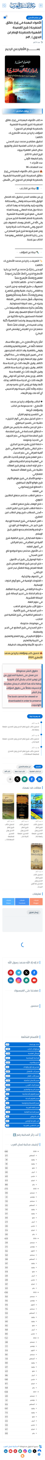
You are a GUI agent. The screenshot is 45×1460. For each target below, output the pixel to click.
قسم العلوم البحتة (22, 1098)
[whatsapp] (26, 980)
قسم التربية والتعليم (22, 1089)
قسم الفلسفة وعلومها (22, 1103)
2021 (34, 1391)
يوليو (33, 1159)
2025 (34, 1188)
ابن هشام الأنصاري (34, 17)
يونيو (33, 1163)
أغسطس (32, 1155)
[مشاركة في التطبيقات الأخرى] (10, 779)
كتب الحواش (22, 1116)
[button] (32, 779)
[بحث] (4, 5)
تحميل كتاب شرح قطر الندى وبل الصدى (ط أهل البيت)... (37, 880)
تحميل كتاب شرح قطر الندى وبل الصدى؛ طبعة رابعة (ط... (20, 728)
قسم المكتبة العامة (22, 1112)
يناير (33, 1184)
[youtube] (34, 980)
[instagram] (19, 980)
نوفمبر (32, 1197)
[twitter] (26, 973)
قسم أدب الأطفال (22, 1071)
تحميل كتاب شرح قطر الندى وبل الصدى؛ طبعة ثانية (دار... (20, 740)
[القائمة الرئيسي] (41, 5)
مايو (33, 1167)
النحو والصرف (22, 1062)
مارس (33, 1176)
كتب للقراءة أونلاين (22, 1121)
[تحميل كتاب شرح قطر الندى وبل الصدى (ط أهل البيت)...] (37, 856)
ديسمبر (32, 1192)
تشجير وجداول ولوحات (22, 1067)
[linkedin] (11, 980)
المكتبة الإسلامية (22, 1058)
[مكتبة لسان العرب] (22, 5)
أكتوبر (33, 1250)
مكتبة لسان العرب (10, 1446)
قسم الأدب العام (22, 1076)
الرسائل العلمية (22, 1053)
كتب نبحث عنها (20, 771)
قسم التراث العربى (22, 1085)
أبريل (33, 1172)
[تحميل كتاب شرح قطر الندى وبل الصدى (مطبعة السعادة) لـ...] (8, 806)
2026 (34, 1151)
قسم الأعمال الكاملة (22, 1080)
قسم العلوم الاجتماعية (22, 1094)
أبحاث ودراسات (22, 1044)
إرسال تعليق (33, 912)
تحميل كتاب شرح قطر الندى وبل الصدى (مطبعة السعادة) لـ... (23, 753)
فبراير (33, 1180)
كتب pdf (7, 771)
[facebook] (34, 973)
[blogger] (22, 1456)
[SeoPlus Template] (40, 1446)
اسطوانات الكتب (22, 1049)
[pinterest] (11, 973)
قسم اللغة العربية (22, 1107)
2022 (34, 1337)
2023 (34, 1292)
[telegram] (19, 973)
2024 (34, 1238)
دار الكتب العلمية (35, 771)
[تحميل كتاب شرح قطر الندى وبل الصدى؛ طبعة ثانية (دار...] (22, 806)
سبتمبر (32, 1201)
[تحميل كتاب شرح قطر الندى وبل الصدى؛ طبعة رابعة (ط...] (37, 806)
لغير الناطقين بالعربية (22, 1125)
